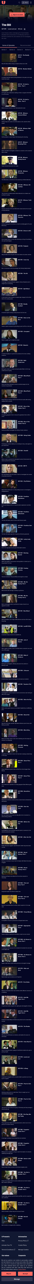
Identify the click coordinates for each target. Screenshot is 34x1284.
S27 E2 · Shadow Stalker (25, 69)
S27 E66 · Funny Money (24, 912)
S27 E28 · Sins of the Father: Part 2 (24, 422)
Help (3, 1241)
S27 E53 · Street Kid (23, 715)
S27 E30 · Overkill (23, 451)
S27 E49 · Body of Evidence (23, 656)
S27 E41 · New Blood (24, 611)
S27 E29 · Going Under (24, 435)
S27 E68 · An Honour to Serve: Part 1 (24, 940)
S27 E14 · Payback (23, 246)
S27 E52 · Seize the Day (24, 699)
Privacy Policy (22, 1241)
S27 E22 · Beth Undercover (22, 361)
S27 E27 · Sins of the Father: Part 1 (24, 407)
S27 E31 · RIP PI (22, 466)
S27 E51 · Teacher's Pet (24, 684)
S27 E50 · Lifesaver (23, 670)
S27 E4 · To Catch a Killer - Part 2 (23, 100)
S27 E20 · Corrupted (23, 331)
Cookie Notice (22, 1269)
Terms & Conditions (7, 1250)
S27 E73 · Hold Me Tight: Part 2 (23, 1012)
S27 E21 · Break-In (23, 345)
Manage (17, 1279)
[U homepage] (3, 2)
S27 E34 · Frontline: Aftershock (23, 513)
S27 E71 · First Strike (24, 982)
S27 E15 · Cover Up (23, 260)
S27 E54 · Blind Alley (24, 730)
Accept (25, 1274)
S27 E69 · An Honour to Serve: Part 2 (24, 955)
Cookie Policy (22, 1245)
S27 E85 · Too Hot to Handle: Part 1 (24, 1173)
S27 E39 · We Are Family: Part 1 (23, 583)
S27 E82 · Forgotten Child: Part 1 (23, 1130)
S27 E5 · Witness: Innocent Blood (23, 114)
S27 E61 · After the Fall (24, 837)
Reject (8, 1274)
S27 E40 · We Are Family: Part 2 (23, 596)
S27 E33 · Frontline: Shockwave (23, 497)
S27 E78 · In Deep (23, 1068)
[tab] (25, 45)
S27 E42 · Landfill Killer (24, 626)
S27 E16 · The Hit (23, 273)
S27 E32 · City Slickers (24, 481)
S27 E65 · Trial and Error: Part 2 (23, 897)
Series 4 (27, 50)
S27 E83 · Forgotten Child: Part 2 (23, 1144)
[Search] (19, 2)
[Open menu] (30, 2)
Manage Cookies (23, 1250)
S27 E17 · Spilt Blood (24, 289)
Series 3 (19, 50)
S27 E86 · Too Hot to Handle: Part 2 (24, 1188)
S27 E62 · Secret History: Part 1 (22, 853)
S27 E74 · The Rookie (24, 1026)
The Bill (6, 25)
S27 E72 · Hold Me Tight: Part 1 (23, 998)
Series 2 (12, 50)
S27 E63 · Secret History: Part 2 (22, 868)
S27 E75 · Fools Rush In (24, 1042)
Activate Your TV (7, 1245)
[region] (17, 1271)
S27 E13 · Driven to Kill (24, 231)
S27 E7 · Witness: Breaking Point (23, 143)
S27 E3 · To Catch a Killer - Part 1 (23, 85)
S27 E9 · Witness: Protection (23, 172)
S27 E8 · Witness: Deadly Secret (23, 158)
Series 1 (4, 50)
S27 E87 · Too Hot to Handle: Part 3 (23, 1204)
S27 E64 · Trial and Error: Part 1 (23, 884)
